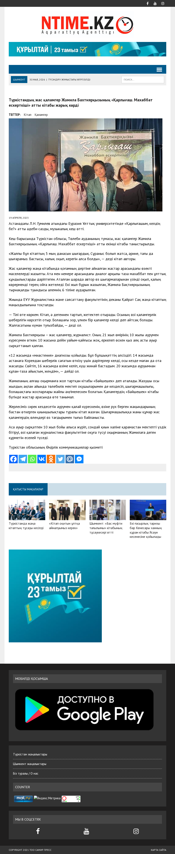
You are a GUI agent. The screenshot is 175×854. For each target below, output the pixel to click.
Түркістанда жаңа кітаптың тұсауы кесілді (26, 525)
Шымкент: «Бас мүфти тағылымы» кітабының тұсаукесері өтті (105, 527)
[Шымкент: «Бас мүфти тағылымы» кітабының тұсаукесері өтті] (107, 517)
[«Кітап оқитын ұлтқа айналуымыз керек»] (67, 517)
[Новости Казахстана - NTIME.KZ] (87, 24)
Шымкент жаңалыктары (29, 764)
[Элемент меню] (147, 3)
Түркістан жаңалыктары (30, 754)
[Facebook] (13, 459)
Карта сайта (158, 849)
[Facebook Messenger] (79, 459)
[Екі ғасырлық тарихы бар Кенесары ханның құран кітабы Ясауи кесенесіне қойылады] (148, 517)
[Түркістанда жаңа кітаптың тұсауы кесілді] (27, 517)
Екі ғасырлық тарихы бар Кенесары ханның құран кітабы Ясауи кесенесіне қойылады (146, 530)
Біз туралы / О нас (25, 773)
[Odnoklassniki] (51, 459)
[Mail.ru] (70, 459)
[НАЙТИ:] (142, 79)
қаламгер (41, 115)
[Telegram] (23, 459)
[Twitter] (60, 459)
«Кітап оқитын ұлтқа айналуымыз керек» (64, 525)
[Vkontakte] (41, 459)
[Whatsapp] (32, 459)
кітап (27, 115)
